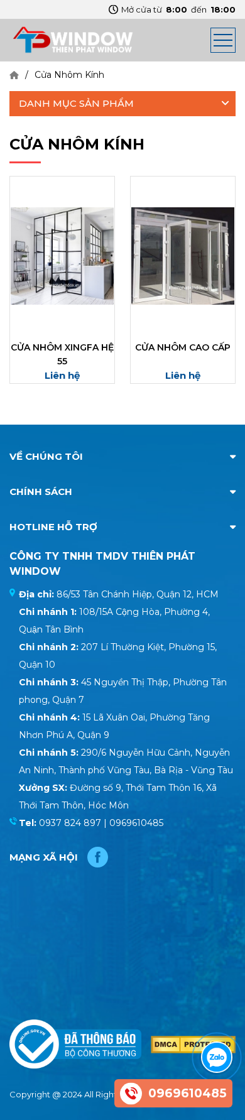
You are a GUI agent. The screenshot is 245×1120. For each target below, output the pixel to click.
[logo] (72, 39)
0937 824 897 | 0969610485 (101, 823)
